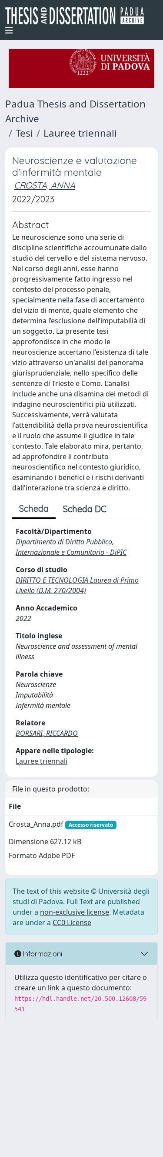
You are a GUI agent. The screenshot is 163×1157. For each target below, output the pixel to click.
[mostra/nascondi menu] (9, 30)
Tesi (24, 133)
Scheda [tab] (34, 508)
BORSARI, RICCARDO (47, 733)
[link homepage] (78, 15)
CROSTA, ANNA (44, 185)
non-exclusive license (74, 912)
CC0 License (72, 922)
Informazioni (41, 953)
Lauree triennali (80, 133)
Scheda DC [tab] (84, 508)
